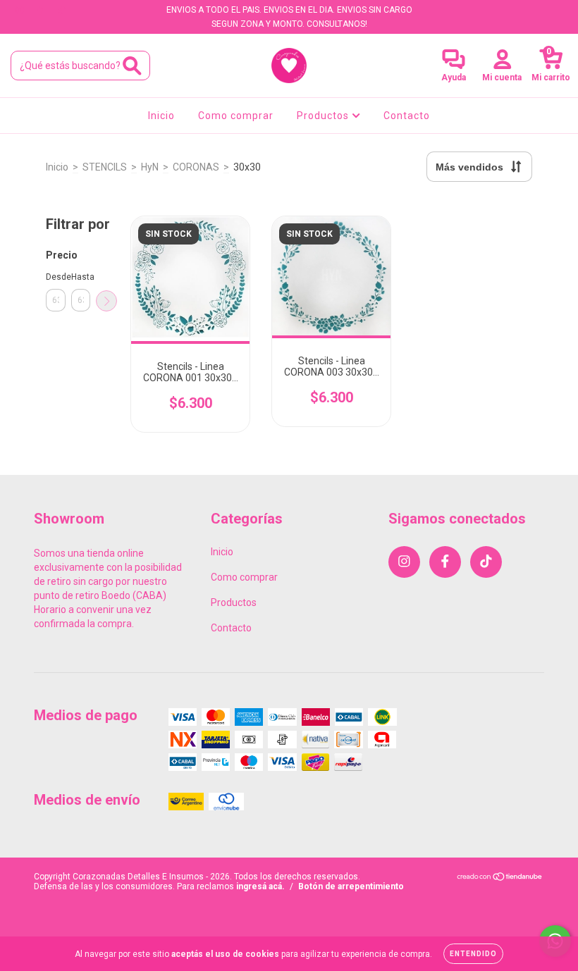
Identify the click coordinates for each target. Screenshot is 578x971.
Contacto (406, 115)
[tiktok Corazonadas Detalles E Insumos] (61, 10)
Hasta (81, 277)
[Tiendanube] (500, 879)
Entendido (473, 954)
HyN (150, 167)
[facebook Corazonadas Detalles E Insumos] (41, 10)
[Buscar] (132, 65)
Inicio (161, 115)
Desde (56, 277)
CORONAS (196, 167)
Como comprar (235, 115)
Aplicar (106, 300)
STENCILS (104, 167)
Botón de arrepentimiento (351, 886)
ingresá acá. (260, 886)
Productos (324, 115)
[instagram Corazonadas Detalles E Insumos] (21, 10)
